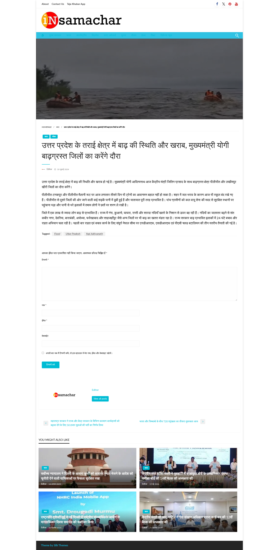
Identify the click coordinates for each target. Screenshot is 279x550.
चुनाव (123, 35)
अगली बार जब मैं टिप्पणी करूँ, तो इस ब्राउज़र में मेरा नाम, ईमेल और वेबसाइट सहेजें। (79, 353)
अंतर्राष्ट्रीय (81, 35)
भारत (68, 35)
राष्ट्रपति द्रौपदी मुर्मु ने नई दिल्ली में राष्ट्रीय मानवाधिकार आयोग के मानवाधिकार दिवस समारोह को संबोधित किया (80, 520)
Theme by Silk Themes (54, 545)
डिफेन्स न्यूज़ (166, 35)
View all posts (100, 399)
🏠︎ (42, 35)
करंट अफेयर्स (110, 35)
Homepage (47, 127)
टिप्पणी (45, 260)
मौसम (133, 35)
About (45, 4)
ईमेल (44, 321)
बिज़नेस (95, 35)
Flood (57, 234)
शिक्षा (153, 35)
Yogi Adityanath (94, 234)
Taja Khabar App (76, 4)
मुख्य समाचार (55, 35)
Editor (50, 169)
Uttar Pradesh (73, 234)
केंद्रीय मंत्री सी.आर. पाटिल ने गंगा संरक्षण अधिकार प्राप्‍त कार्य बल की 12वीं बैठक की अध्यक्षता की (187, 520)
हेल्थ (143, 35)
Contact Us (58, 4)
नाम (44, 305)
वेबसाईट (45, 336)
